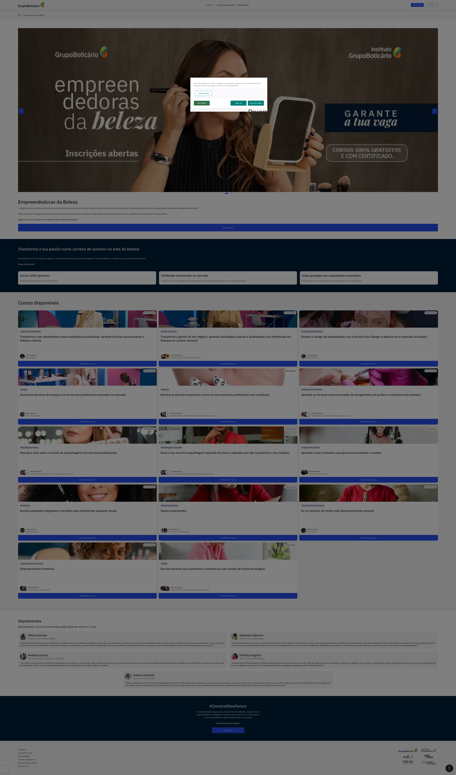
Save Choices (201, 103)
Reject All (238, 103)
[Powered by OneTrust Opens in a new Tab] (257, 110)
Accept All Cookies (256, 103)
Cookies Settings (203, 93)
